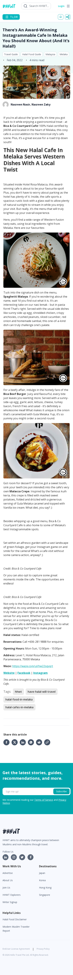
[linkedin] (24, 742)
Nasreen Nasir (20, 104)
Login (61, 6)
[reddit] (40, 742)
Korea (42, 880)
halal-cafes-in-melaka (19, 707)
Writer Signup (10, 902)
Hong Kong (45, 887)
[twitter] (16, 742)
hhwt (18, 692)
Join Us (6, 887)
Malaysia (50, 54)
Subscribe (61, 791)
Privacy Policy (43, 948)
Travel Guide (11, 54)
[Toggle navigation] (68, 6)
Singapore (44, 894)
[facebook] (7, 742)
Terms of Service (43, 799)
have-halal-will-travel (42, 692)
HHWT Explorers (12, 894)
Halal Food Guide (31, 54)
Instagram (40, 673)
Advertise (8, 873)
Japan (42, 873)
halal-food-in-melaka (19, 699)
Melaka (64, 54)
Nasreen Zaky (41, 104)
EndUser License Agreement (16, 948)
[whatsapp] (32, 742)
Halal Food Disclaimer (15, 919)
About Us (8, 880)
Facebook (23, 673)
